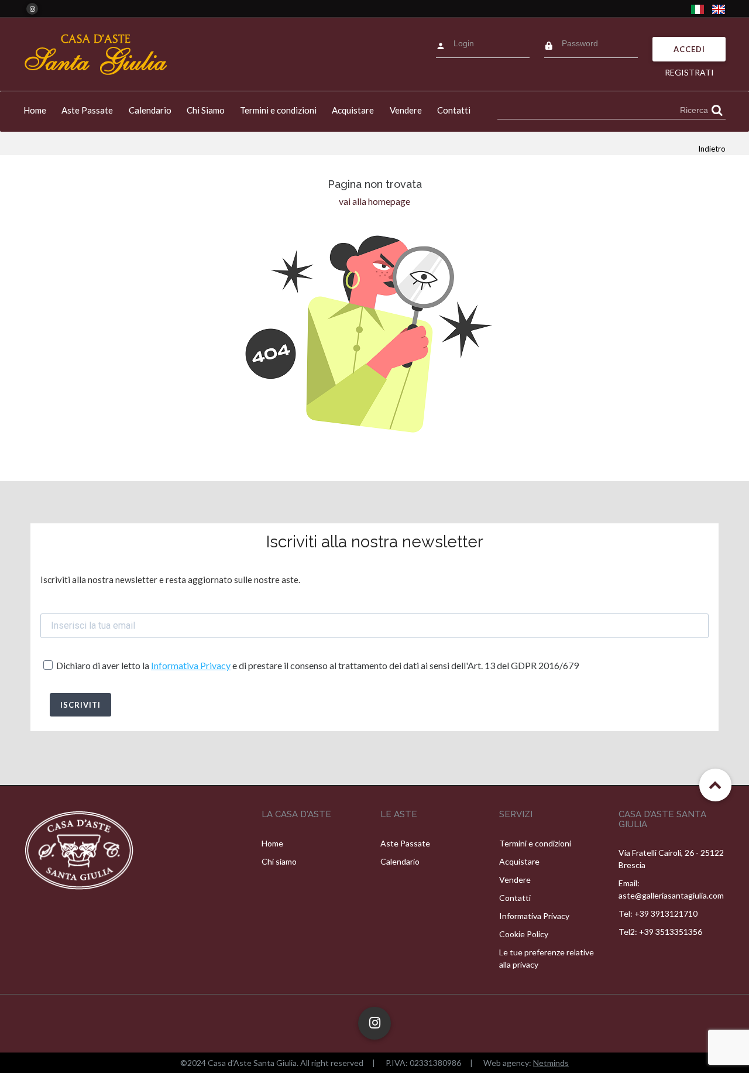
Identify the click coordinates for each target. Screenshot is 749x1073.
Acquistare (353, 110)
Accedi (689, 49)
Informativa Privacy (191, 665)
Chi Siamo (206, 110)
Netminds (551, 1063)
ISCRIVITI (80, 704)
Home (34, 110)
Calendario (150, 110)
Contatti (453, 110)
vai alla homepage (374, 201)
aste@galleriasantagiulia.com (671, 895)
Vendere (406, 110)
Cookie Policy (523, 934)
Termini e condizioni (278, 110)
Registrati (689, 72)
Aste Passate (87, 110)
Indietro (712, 148)
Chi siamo (279, 861)
